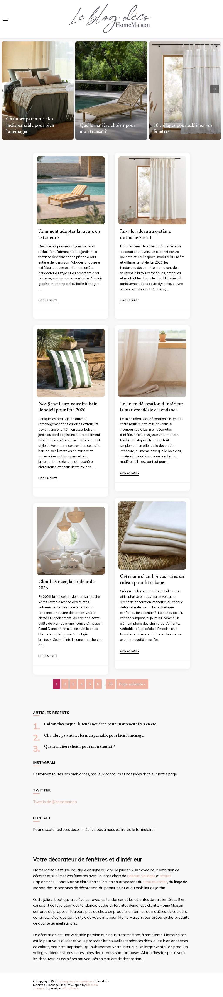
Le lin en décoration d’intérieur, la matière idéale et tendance (152, 406)
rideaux (133, 876)
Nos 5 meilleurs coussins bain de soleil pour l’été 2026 (68, 406)
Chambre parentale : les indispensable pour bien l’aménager (94, 735)
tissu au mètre (155, 881)
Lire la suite (48, 300)
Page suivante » (132, 684)
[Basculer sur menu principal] (5, 19)
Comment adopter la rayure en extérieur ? (69, 234)
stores (165, 876)
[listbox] (111, 89)
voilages (148, 876)
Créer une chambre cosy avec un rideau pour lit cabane (152, 579)
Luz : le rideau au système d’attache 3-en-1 (145, 234)
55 (110, 684)
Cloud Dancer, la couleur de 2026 (66, 584)
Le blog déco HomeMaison (76, 981)
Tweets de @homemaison (55, 801)
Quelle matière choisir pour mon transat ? (33, 128)
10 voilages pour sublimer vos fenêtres (109, 128)
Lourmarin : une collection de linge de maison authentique (183, 128)
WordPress (70, 988)
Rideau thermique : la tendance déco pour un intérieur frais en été (100, 723)
